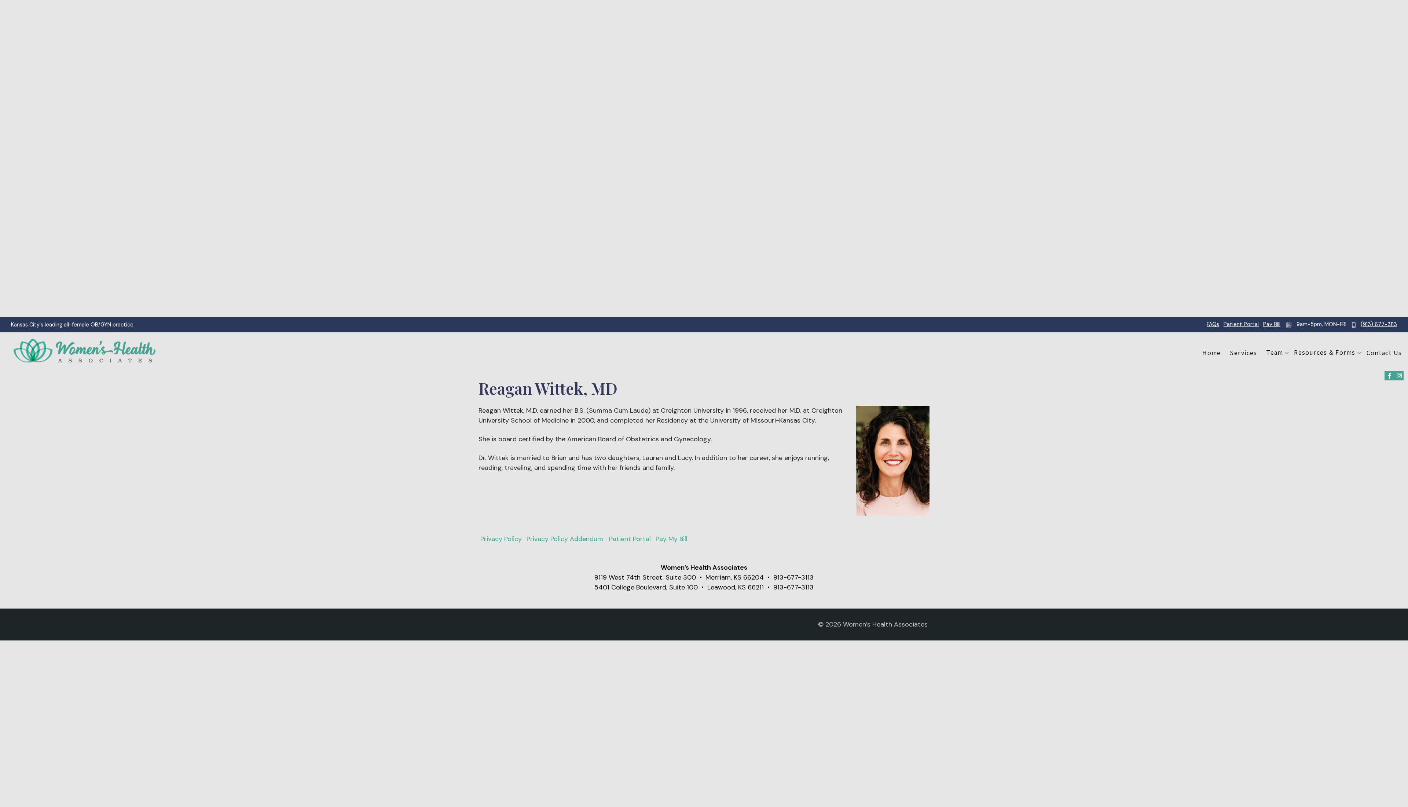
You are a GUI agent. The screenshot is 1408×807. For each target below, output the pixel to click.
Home (1211, 352)
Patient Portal (1241, 324)
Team (1274, 352)
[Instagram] (1399, 375)
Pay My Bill (672, 538)
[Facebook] (1389, 375)
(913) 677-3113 (1379, 324)
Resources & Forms (1324, 352)
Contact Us (1384, 352)
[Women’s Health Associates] (84, 351)
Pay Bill (1271, 324)
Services (1243, 352)
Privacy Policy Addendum (565, 538)
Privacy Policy (501, 538)
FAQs (1213, 324)
